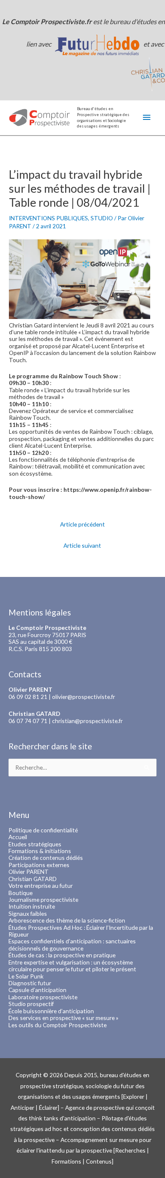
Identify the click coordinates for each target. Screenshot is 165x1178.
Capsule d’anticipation (37, 989)
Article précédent (82, 524)
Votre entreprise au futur (40, 885)
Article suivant (82, 545)
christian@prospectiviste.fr (87, 720)
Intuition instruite (31, 906)
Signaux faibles (27, 913)
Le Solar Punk (26, 976)
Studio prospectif (31, 1003)
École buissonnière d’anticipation (51, 1010)
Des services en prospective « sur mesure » (63, 1017)
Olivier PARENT (28, 871)
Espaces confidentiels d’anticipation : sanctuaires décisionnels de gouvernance (72, 944)
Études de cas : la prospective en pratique (62, 955)
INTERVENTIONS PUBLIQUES (48, 218)
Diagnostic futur (29, 983)
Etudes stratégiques (34, 844)
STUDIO (102, 218)
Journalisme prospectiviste (43, 899)
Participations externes (38, 864)
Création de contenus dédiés (45, 857)
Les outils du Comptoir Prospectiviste (57, 1024)
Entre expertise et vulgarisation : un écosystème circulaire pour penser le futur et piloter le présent (72, 966)
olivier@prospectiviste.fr (83, 696)
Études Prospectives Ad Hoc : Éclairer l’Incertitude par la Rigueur (80, 931)
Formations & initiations (39, 850)
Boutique (20, 892)
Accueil (17, 836)
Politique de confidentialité (43, 830)
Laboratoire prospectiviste (42, 997)
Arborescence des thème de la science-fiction (66, 920)
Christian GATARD (32, 878)
